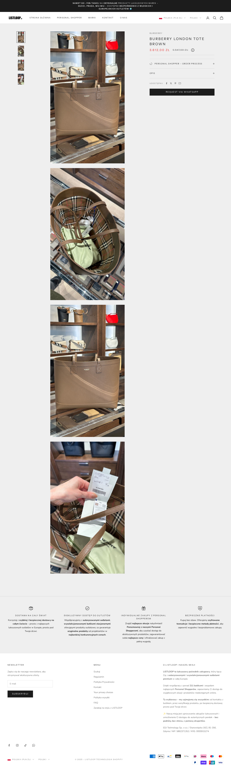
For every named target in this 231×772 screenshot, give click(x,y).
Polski (194, 18)
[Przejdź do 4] (20, 79)
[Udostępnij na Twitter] (171, 83)
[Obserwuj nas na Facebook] (9, 745)
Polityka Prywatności (104, 682)
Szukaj (97, 671)
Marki (92, 18)
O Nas (123, 18)
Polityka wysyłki (102, 697)
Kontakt (108, 18)
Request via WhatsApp (182, 92)
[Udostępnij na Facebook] (166, 83)
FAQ (96, 702)
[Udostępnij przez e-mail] (180, 83)
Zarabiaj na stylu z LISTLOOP (108, 707)
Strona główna (40, 18)
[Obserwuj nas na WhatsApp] (33, 745)
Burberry (156, 33)
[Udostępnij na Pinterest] (175, 83)
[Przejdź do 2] (20, 51)
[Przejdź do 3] (20, 65)
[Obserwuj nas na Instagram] (17, 745)
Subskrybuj (20, 693)
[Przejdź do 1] (20, 37)
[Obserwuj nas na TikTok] (25, 745)
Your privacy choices (103, 692)
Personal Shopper (69, 18)
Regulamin (99, 676)
